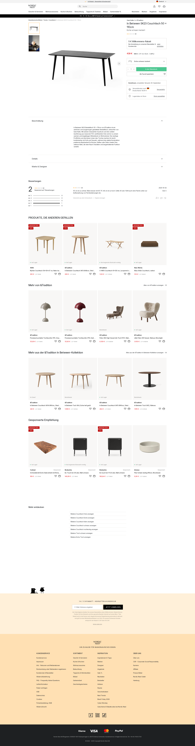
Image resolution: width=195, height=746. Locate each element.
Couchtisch (52, 20)
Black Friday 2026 (104, 699)
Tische (45, 20)
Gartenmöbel (77, 680)
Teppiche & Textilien (93, 11)
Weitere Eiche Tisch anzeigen (80, 537)
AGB (37, 692)
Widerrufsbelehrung (43, 677)
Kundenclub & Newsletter (44, 673)
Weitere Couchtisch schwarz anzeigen (83, 525)
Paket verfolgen (41, 688)
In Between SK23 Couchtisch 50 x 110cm (69, 20)
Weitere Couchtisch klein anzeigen (82, 521)
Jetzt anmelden (160, 45)
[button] (131, 34)
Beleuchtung (79, 11)
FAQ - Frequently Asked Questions (48, 680)
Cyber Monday (103, 703)
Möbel (105, 11)
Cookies (39, 699)
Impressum (40, 661)
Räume (100, 688)
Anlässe (100, 684)
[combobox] (161, 1)
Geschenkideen (103, 692)
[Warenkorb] (164, 6)
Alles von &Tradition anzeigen (154, 285)
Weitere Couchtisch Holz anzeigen (82, 514)
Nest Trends (102, 695)
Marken (144, 11)
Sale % (100, 673)
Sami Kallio (130, 20)
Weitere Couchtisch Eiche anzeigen (82, 518)
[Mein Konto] (154, 6)
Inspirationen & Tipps (105, 658)
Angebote (153, 11)
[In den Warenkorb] (59, 274)
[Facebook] (90, 715)
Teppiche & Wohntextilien (81, 673)
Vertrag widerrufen (97, 624)
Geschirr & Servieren (35, 11)
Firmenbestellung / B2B (44, 703)
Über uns (136, 658)
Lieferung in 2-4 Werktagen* (99, 1)
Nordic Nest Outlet (139, 677)
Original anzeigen (100, 198)
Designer (101, 665)
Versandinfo (161, 89)
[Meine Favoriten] (159, 6)
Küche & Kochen (66, 11)
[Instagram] (97, 715)
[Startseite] (32, 6)
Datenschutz (40, 695)
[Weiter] (119, 64)
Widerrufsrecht (41, 707)
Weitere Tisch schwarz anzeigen (81, 533)
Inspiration (163, 11)
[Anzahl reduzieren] (128, 69)
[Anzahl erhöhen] (134, 69)
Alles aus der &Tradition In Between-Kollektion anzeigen (145, 352)
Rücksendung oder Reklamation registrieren (51, 669)
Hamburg (136, 680)
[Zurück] (46, 64)
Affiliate (135, 669)
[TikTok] (104, 715)
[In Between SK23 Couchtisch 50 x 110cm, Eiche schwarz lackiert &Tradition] (83, 63)
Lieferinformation (42, 684)
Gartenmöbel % (115, 11)
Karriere (136, 665)
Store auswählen (159, 96)
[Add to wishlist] (55, 274)
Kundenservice (41, 658)
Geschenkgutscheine (80, 684)
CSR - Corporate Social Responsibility (146, 661)
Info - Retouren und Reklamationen (48, 665)
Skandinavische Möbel (35, 20)
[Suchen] (80, 6)
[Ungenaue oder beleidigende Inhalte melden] (165, 198)
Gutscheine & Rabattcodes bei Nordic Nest (112, 707)
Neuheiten (135, 11)
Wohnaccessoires (52, 11)
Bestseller (101, 680)
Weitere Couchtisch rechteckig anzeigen (84, 529)
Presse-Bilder (137, 673)
